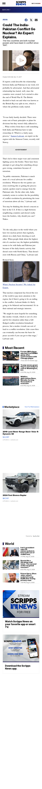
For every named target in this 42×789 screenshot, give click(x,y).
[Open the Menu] (4, 3)
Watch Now (35, 3)
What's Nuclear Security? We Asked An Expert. (19, 286)
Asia (5, 19)
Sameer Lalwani (17, 136)
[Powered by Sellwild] (36, 536)
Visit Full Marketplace (32, 407)
